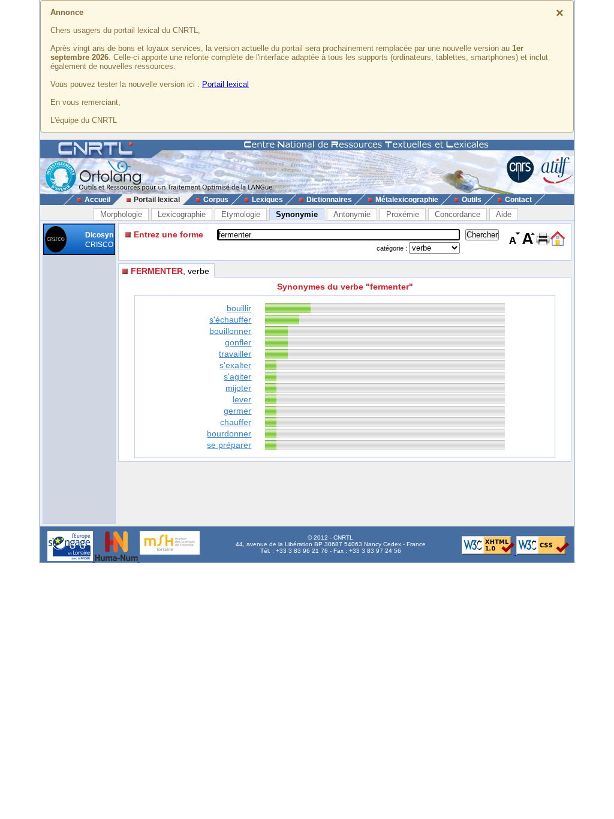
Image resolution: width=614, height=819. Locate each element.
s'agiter (237, 376)
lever (242, 399)
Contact (518, 199)
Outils (471, 199)
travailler (235, 354)
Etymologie (240, 214)
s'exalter (235, 365)
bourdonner (229, 433)
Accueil (97, 199)
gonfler (238, 342)
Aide (503, 214)
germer (237, 410)
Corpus (215, 199)
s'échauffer (230, 319)
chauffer (235, 422)
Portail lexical (225, 84)
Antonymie (352, 214)
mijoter (238, 388)
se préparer (229, 445)
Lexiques (267, 199)
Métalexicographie (406, 199)
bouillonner (230, 331)
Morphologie (121, 214)
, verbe (170, 271)
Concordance (457, 214)
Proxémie (402, 214)
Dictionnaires (329, 199)
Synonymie (297, 214)
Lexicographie (182, 214)
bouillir (239, 308)
